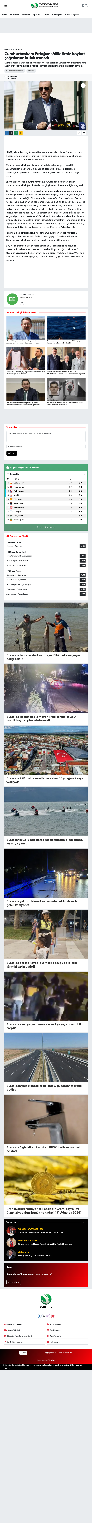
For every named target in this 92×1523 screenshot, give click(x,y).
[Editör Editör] (12, 299)
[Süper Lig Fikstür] (84, 536)
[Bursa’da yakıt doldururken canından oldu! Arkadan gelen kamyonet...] (46, 873)
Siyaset (36, 15)
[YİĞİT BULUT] (11, 1254)
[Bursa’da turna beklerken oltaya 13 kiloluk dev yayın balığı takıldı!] (46, 627)
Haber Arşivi (55, 1342)
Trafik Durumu (55, 1330)
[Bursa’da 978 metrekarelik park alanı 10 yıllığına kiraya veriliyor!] (46, 750)
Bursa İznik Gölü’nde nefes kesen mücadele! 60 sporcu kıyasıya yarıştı (44, 841)
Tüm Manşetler (56, 1336)
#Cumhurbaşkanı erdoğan (14, 70)
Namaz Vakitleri (14, 1330)
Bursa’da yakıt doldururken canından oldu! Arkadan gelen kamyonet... (42, 903)
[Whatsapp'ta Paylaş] (16, 133)
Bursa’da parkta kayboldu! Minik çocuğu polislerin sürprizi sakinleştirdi (41, 964)
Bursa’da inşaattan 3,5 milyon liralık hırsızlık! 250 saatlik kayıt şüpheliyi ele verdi (41, 718)
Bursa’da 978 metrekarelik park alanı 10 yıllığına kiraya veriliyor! (44, 780)
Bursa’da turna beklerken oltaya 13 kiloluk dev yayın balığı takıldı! (43, 657)
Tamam (7, 1368)
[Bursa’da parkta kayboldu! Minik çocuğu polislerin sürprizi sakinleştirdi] (46, 934)
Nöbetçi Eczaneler (14, 1324)
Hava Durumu (55, 1324)
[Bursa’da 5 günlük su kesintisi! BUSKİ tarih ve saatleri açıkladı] (46, 1119)
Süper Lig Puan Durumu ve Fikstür (20, 1336)
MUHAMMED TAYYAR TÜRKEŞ (30, 1229)
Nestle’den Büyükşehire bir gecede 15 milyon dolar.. (41, 1232)
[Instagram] (48, 1316)
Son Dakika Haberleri (15, 1342)
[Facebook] (40, 1316)
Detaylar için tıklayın (46, 527)
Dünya (46, 15)
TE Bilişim (51, 1360)
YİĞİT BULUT (23, 1252)
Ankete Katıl (13, 1282)
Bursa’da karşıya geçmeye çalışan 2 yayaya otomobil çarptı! (43, 1026)
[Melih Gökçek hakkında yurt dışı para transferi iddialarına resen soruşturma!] (25, 390)
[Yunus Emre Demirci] (11, 1242)
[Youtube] (53, 1316)
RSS (24, 1352)
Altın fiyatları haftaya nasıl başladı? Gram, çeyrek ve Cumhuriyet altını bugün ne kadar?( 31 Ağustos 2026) (43, 1210)
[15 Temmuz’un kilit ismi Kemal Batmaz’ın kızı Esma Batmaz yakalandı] (66, 390)
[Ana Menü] (5, 6)
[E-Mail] (22, 303)
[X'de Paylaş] (11, 133)
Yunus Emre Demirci (27, 1241)
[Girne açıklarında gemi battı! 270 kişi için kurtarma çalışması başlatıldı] (66, 328)
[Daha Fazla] (21, 133)
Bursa (4, 15)
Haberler (8, 49)
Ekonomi (25, 15)
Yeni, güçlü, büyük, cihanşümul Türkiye (35, 1256)
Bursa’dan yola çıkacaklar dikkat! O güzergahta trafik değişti (44, 1087)
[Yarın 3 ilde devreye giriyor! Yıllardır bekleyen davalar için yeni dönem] (25, 359)
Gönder (11, 453)
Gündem (14, 15)
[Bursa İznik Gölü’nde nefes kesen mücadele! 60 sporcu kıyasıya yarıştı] (46, 811)
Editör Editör (26, 297)
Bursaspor (57, 15)
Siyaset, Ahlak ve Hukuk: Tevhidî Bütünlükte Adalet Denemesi (45, 1244)
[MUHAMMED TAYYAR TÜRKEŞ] (11, 1231)
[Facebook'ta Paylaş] (7, 133)
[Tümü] (84, 1222)
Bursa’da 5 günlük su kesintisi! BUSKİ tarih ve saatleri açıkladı (43, 1149)
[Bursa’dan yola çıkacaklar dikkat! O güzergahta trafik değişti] (46, 1057)
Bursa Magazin (72, 15)
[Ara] (86, 5)
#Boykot (31, 70)
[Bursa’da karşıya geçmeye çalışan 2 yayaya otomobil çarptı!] (46, 996)
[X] (44, 1316)
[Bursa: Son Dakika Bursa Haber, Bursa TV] (44, 6)
